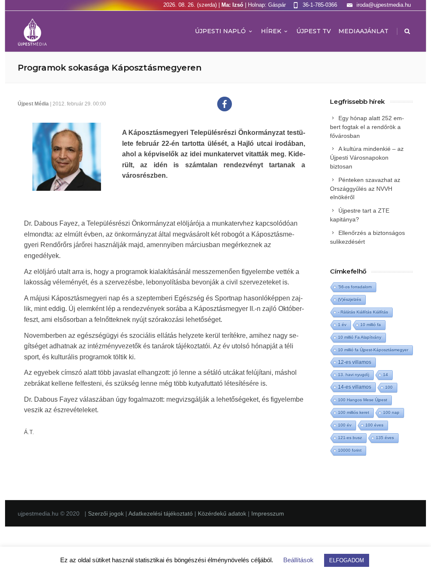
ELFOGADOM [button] (346, 560)
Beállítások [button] (298, 559)
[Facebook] (224, 104)
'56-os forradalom (355, 286)
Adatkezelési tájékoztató (161, 513)
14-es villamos (354, 387)
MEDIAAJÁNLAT (363, 31)
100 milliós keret (353, 412)
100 (389, 387)
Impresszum (267, 513)
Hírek (271, 31)
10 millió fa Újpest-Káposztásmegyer (373, 350)
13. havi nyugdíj (353, 374)
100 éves (374, 425)
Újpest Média (33, 104)
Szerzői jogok (106, 513)
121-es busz (350, 437)
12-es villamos (354, 362)
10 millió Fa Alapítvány (359, 337)
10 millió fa (370, 324)
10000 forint (350, 450)
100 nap (391, 412)
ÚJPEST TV (313, 31)
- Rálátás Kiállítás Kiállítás (363, 312)
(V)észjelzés (349, 299)
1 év (342, 324)
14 (385, 374)
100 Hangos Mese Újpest (362, 400)
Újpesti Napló (220, 31)
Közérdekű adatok (222, 513)
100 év (344, 425)
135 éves (385, 437)
